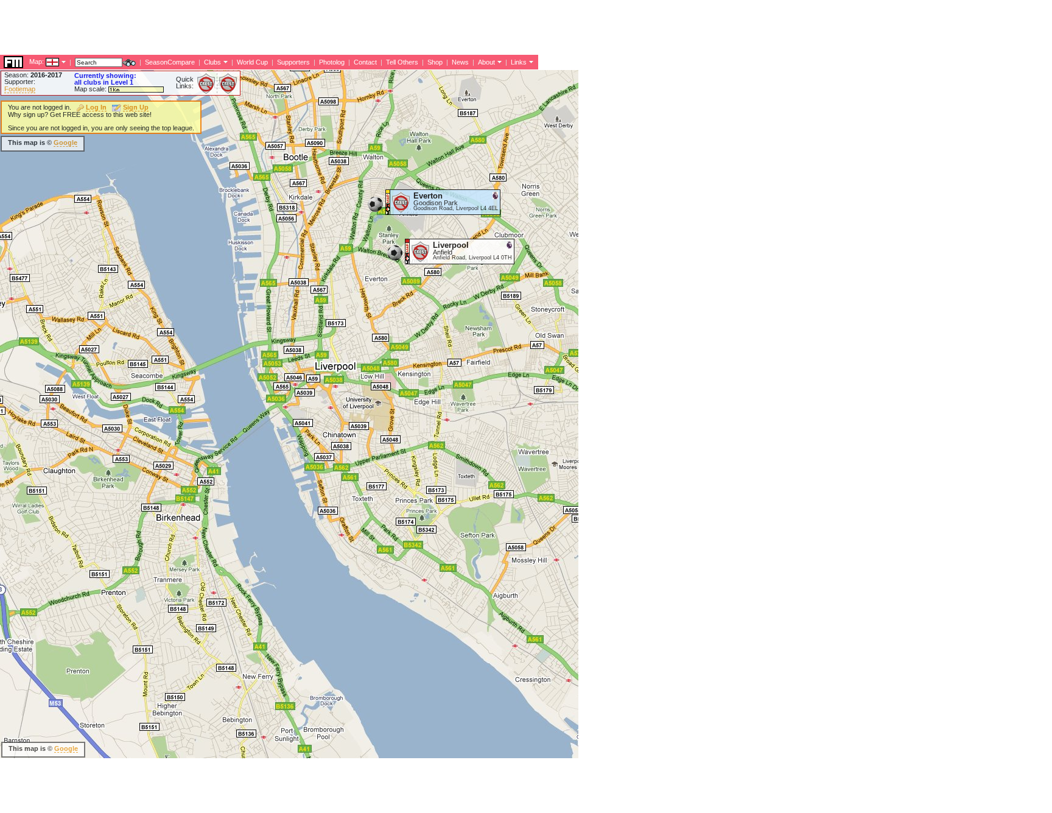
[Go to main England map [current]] (45, 61)
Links (519, 62)
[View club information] (224, 61)
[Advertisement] (221, 27)
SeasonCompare (170, 62)
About (486, 62)
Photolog (332, 62)
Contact (365, 62)
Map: (36, 61)
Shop (435, 62)
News (460, 62)
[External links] (530, 61)
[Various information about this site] (498, 61)
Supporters (293, 62)
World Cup (252, 62)
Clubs (212, 62)
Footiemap (19, 89)
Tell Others (402, 62)
